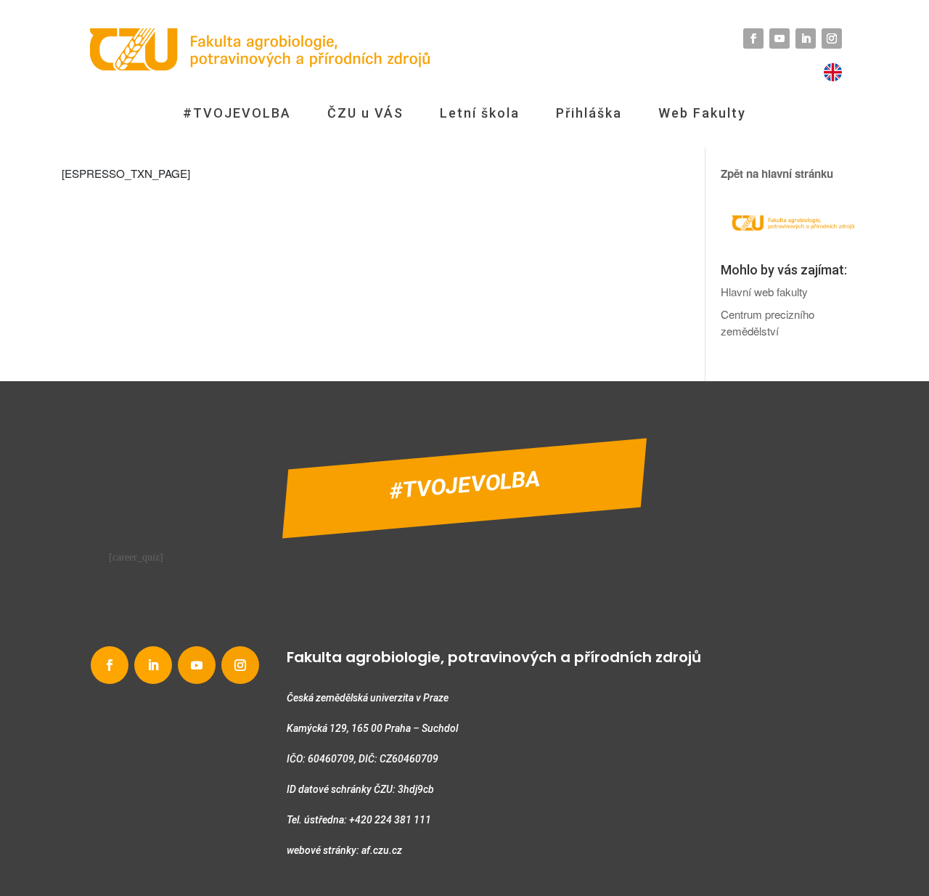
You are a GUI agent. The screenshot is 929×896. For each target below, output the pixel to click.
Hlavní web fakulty (764, 291)
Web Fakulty (702, 113)
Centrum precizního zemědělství (767, 322)
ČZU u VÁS (365, 113)
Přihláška (589, 113)
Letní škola (480, 113)
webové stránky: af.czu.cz (344, 850)
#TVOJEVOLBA (237, 113)
